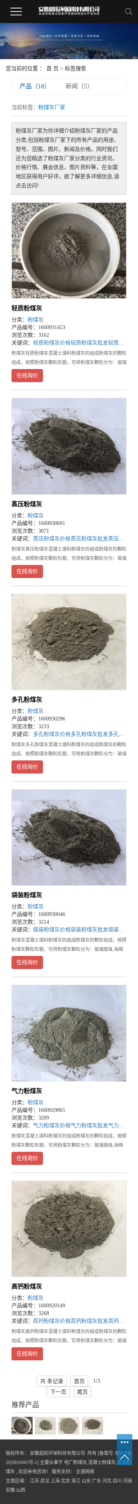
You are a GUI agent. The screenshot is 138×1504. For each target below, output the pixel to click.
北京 (65, 1481)
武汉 (44, 1481)
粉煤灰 (36, 320)
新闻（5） (79, 86)
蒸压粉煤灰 (27, 504)
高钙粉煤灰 (27, 1286)
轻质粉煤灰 (27, 308)
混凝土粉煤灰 (102, 1462)
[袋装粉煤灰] (69, 837)
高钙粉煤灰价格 (52, 1321)
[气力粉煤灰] (69, 1033)
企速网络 (84, 1471)
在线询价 (27, 375)
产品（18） (35, 86)
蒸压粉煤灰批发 (89, 539)
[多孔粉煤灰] (69, 642)
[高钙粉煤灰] (69, 1229)
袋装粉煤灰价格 (52, 930)
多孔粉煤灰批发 (89, 734)
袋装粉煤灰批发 (89, 930)
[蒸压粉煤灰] (69, 446)
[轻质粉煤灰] (69, 250)
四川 (117, 1481)
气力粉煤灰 (27, 1091)
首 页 (52, 68)
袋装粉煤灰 (27, 895)
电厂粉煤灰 (75, 1462)
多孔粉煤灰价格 (52, 734)
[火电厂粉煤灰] (45, 1425)
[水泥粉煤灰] (68, 1425)
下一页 (58, 1392)
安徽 (10, 1490)
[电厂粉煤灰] (92, 1425)
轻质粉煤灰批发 (89, 343)
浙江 (75, 1481)
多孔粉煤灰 (27, 699)
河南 (127, 1481)
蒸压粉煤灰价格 (52, 539)
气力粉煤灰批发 (89, 1125)
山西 (20, 1490)
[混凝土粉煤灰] (22, 1425)
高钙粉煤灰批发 (89, 1321)
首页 (79, 1381)
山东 (86, 1481)
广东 (96, 1481)
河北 (107, 1481)
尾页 (82, 1392)
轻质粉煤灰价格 (52, 343)
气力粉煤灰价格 (52, 1125)
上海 (55, 1481)
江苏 (34, 1481)
